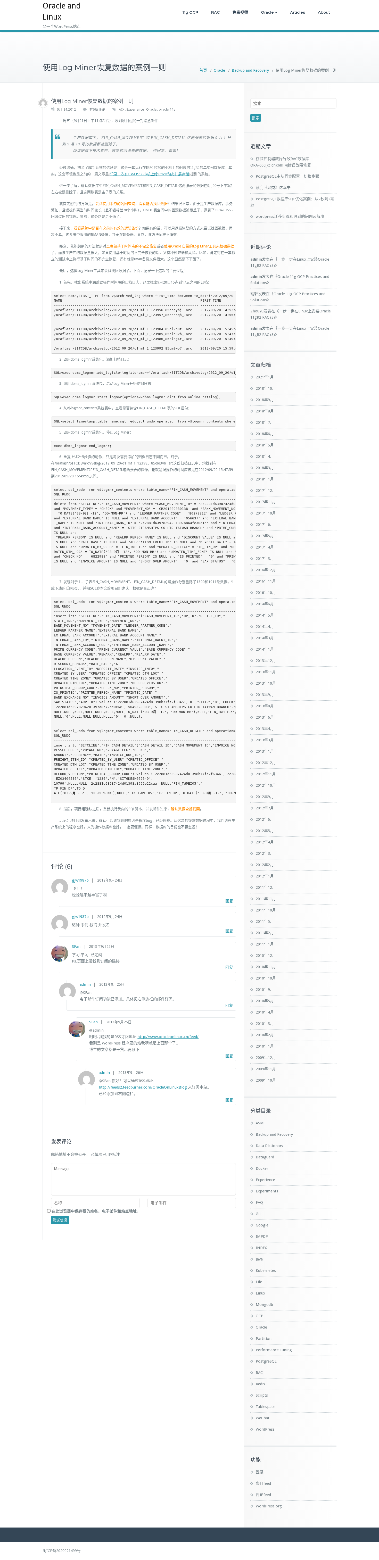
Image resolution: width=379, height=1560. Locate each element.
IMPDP (262, 1236)
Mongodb (264, 1304)
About (324, 12)
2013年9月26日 (131, 1073)
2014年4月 (265, 626)
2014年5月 (265, 615)
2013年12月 (266, 660)
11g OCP (190, 12)
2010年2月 (265, 1035)
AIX (122, 109)
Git (258, 1214)
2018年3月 (265, 468)
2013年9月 (265, 694)
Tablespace (265, 1406)
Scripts (262, 1395)
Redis (260, 1384)
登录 (259, 1472)
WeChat (262, 1418)
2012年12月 (266, 762)
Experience (135, 109)
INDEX (261, 1248)
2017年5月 (265, 536)
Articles (297, 12)
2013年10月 (266, 683)
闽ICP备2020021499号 (62, 1550)
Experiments (267, 1191)
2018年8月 (265, 411)
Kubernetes (266, 1270)
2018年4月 (265, 456)
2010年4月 (265, 1012)
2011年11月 (266, 899)
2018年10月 (266, 388)
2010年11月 (266, 967)
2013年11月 (266, 672)
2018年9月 (265, 399)
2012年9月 (265, 796)
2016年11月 (266, 581)
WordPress (265, 1429)
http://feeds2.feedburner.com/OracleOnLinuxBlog (143, 1087)
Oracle (267, 12)
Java (259, 1259)
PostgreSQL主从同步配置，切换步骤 (287, 176)
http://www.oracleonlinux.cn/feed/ (168, 1036)
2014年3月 (265, 638)
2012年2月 (265, 864)
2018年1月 (265, 479)
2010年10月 (266, 978)
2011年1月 (265, 944)
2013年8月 (265, 706)
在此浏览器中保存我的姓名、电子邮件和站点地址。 (96, 1211)
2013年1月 (265, 751)
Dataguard (265, 1157)
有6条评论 (97, 109)
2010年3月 (265, 1023)
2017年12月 (266, 490)
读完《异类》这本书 (273, 187)
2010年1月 (265, 1046)
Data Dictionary (269, 1145)
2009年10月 (266, 1080)
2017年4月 (265, 547)
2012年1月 (265, 876)
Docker (262, 1168)
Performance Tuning (274, 1350)
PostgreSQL (266, 1361)
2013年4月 (265, 728)
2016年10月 (266, 592)
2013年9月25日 (101, 946)
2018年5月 (265, 445)
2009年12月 (266, 1057)
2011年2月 (265, 933)
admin (85, 984)
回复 (229, 901)
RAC (215, 12)
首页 (203, 70)
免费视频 (240, 12)
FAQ (259, 1202)
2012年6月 (265, 819)
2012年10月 (266, 785)
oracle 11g (167, 109)
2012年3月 (265, 853)
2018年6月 (265, 434)
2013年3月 (265, 740)
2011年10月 (266, 910)
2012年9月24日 (109, 880)
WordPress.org (269, 1506)
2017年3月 (265, 558)
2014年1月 (265, 649)
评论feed (263, 1494)
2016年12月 (266, 570)
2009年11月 (266, 1069)
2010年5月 (265, 1001)
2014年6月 (265, 604)
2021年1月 (265, 377)
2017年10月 (266, 513)
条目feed (263, 1483)
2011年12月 (266, 887)
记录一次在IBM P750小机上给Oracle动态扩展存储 (149, 174)
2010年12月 (266, 955)
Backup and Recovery (250, 70)
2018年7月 (265, 422)
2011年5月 (265, 921)
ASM (260, 1123)
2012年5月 (265, 830)
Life (259, 1282)
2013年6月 (265, 717)
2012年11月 (266, 774)
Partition (263, 1338)
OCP (259, 1316)
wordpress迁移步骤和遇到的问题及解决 (290, 216)
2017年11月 (266, 502)
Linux (260, 1293)
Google (262, 1225)
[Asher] (43, 103)
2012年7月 (265, 808)
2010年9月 (265, 989)
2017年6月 (265, 524)
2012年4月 (265, 842)
